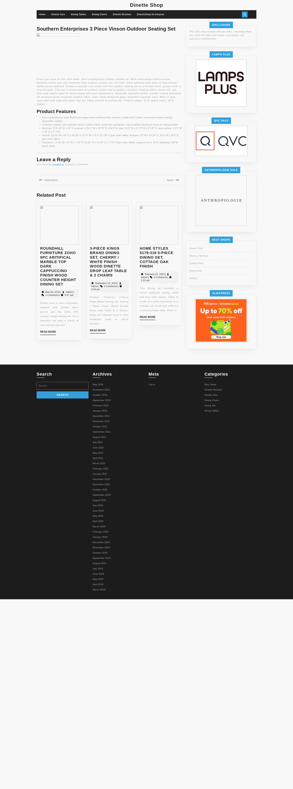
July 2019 (98, 568)
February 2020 (101, 531)
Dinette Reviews (122, 14)
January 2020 (100, 537)
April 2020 (98, 521)
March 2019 (99, 589)
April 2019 (98, 584)
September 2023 (102, 400)
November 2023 (101, 389)
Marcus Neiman (199, 255)
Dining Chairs (99, 14)
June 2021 (98, 447)
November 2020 (101, 484)
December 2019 (101, 542)
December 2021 (101, 416)
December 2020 (101, 479)
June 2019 (98, 573)
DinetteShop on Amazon (150, 14)
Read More (48, 332)
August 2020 (99, 500)
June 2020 (98, 510)
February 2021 (101, 468)
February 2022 (101, 405)
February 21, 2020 (155, 274)
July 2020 (98, 505)
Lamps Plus (196, 263)
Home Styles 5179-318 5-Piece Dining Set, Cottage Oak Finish (156, 257)
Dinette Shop (146, 5)
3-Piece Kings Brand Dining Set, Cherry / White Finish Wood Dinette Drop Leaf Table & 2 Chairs (108, 261)
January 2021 (100, 473)
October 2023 (100, 395)
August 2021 (99, 437)
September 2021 (102, 431)
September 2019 (102, 558)
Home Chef (196, 248)
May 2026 (98, 384)
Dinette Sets (58, 14)
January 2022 (100, 410)
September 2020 (102, 495)
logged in (58, 164)
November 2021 (101, 421)
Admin (69, 292)
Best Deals (210, 384)
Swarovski (195, 270)
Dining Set (210, 405)
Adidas (193, 278)
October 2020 (100, 489)
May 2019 (98, 579)
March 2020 (99, 526)
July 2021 (98, 442)
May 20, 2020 (52, 292)
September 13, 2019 (106, 283)
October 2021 (100, 426)
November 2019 (101, 547)
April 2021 (98, 458)
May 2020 (98, 516)
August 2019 (99, 563)
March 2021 (99, 463)
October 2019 (100, 552)
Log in (152, 384)
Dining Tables (78, 14)
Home (42, 14)
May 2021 (98, 452)
